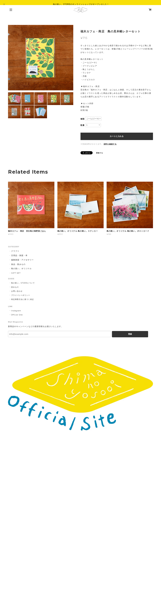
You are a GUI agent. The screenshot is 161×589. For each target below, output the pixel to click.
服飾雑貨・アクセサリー (22, 260)
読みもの (15, 287)
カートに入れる (117, 136)
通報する (99, 153)
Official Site (16, 315)
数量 (82, 125)
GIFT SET (16, 273)
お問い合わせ (16, 291)
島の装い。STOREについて (23, 283)
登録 (130, 334)
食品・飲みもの (18, 264)
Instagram (16, 311)
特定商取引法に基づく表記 (22, 299)
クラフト (15, 251)
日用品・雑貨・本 (19, 255)
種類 (82, 119)
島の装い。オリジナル (21, 268)
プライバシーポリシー (20, 295)
